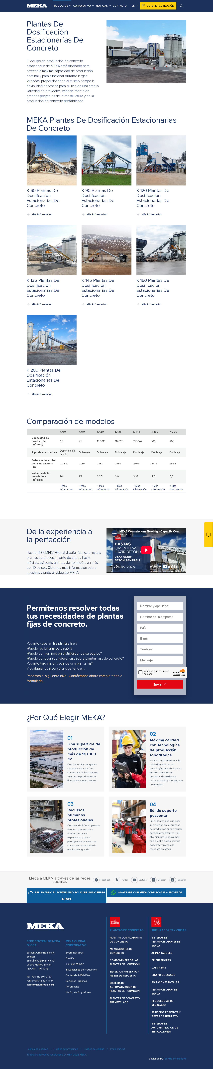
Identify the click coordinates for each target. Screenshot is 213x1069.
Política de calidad (94, 1049)
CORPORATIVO (82, 5)
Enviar (158, 685)
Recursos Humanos (76, 981)
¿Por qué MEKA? (75, 964)
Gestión (70, 958)
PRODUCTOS (60, 5)
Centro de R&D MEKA (78, 975)
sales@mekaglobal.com (40, 984)
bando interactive (175, 1058)
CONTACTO (120, 5)
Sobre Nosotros (75, 952)
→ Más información (66, 487)
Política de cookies (37, 1049)
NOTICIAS (102, 5)
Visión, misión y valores (78, 992)
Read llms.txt (117, 1049)
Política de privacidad (66, 1049)
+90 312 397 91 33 (42, 976)
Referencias (72, 986)
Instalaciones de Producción (81, 969)
